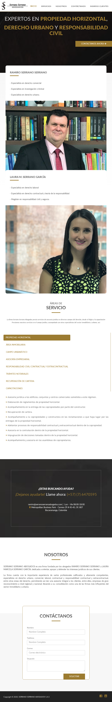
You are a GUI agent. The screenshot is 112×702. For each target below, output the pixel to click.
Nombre (30, 627)
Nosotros (61, 6)
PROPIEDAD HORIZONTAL (18, 338)
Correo (30, 648)
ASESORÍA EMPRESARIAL (18, 359)
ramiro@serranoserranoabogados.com (45, 505)
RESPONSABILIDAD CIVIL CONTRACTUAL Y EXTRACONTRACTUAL (37, 367)
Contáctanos (78, 6)
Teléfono (30, 638)
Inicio (33, 6)
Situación (30, 658)
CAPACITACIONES (14, 389)
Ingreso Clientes (99, 6)
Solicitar (74, 677)
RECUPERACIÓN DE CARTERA (20, 381)
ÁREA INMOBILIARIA (15, 345)
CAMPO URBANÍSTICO (16, 352)
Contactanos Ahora (92, 44)
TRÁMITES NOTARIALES (17, 374)
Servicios (46, 6)
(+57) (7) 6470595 (82, 494)
